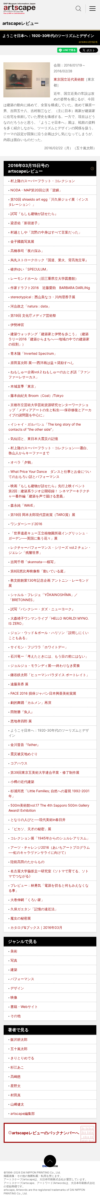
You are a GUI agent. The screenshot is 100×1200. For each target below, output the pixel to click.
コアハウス (18, 763)
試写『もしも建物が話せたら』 (34, 214)
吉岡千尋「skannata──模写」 (33, 562)
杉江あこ (17, 1067)
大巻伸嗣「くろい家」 (27, 900)
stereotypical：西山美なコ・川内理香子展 (42, 297)
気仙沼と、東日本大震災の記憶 (34, 439)
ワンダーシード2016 (26, 524)
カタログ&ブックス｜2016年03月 (36, 927)
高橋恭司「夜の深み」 (27, 251)
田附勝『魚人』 (22, 712)
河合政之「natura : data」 (30, 306)
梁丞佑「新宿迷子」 (25, 223)
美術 (13, 951)
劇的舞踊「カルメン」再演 (30, 702)
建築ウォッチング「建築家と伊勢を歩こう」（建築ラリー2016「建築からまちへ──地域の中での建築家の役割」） (48, 339)
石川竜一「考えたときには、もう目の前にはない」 (49, 656)
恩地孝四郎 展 (21, 721)
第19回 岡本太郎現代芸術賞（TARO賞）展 (42, 514)
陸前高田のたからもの (27, 862)
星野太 (15, 1086)
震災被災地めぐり (24, 754)
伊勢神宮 (17, 325)
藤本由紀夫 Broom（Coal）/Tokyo (36, 395)
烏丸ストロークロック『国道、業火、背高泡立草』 (49, 260)
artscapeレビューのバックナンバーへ (45, 1132)
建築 (13, 969)
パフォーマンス (22, 979)
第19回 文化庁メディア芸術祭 (33, 315)
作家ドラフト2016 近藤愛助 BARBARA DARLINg (50, 288)
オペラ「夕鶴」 (22, 462)
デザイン (17, 988)
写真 (13, 960)
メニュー (92, 8)
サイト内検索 (78, 8)
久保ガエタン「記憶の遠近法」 (34, 909)
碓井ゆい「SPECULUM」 (29, 269)
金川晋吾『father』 (25, 745)
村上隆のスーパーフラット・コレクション (42, 181)
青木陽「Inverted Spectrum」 (33, 353)
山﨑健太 (17, 1104)
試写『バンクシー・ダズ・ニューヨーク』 (42, 609)
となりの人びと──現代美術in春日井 (38, 820)
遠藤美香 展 (19, 684)
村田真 (15, 1095)
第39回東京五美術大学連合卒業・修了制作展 (44, 772)
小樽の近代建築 (22, 782)
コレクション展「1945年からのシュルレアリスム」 (50, 838)
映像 (13, 997)
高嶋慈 (15, 1076)
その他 (15, 1016)
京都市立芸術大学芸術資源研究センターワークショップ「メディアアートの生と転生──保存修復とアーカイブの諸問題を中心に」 (50, 410)
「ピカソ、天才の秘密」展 (30, 829)
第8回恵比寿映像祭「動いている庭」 (38, 571)
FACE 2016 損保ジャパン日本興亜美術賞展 (43, 693)
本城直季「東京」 (24, 386)
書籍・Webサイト (24, 1007)
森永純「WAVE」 (23, 505)
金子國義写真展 (22, 241)
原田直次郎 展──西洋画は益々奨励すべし (42, 363)
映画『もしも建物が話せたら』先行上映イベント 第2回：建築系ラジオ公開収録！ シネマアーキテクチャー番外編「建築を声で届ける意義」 (49, 491)
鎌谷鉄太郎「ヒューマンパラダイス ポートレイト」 (50, 675)
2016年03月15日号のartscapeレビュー (28, 168)
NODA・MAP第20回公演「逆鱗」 (36, 190)
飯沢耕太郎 (18, 1039)
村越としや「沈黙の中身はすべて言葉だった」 (46, 232)
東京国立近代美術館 (69, 79)
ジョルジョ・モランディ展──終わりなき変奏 (45, 665)
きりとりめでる (22, 1058)
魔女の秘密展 (20, 918)
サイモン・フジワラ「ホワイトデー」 (39, 647)
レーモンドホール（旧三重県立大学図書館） (44, 278)
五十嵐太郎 (18, 1049)
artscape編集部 (22, 1113)
